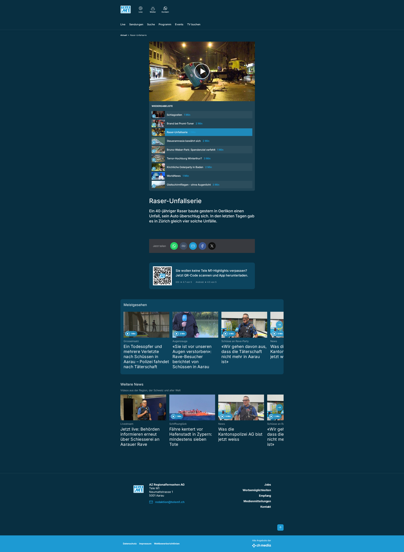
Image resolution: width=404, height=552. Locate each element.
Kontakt (265, 506)
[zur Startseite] (126, 9)
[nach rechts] (279, 324)
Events (179, 24)
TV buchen (193, 24)
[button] (183, 246)
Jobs (267, 484)
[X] (212, 246)
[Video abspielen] (202, 71)
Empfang (265, 495)
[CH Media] (261, 545)
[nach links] (124, 324)
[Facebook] (202, 246)
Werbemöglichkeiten (257, 490)
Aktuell (123, 35)
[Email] (193, 246)
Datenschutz (130, 543)
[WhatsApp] (174, 246)
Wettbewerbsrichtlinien (167, 543)
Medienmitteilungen (257, 501)
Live (122, 24)
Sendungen (136, 24)
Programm (165, 24)
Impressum (145, 543)
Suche (151, 24)
